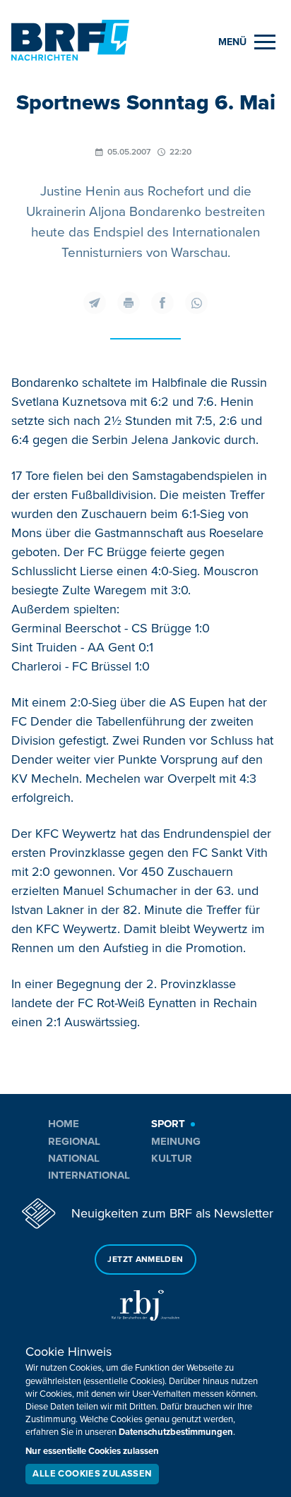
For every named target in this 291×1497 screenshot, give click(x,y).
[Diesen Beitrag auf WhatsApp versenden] (196, 302)
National (74, 1158)
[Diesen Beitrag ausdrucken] (128, 302)
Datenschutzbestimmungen (176, 1432)
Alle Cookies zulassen (91, 1473)
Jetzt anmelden (145, 1259)
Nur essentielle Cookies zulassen (92, 1451)
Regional (74, 1141)
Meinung (176, 1141)
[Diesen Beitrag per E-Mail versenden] (94, 302)
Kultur (171, 1158)
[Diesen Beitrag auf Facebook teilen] (162, 302)
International (89, 1175)
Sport (168, 1123)
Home (63, 1123)
